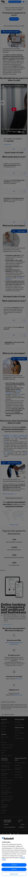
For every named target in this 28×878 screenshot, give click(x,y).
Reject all (14, 869)
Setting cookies (14, 874)
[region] (14, 856)
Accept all (14, 864)
